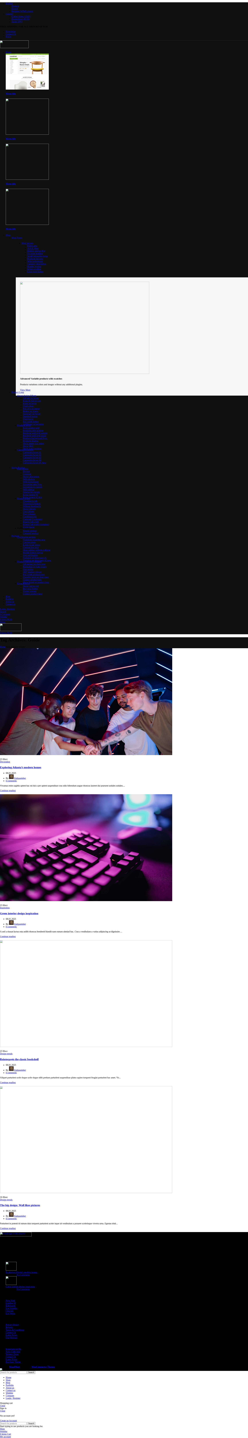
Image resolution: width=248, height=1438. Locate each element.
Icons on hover (29, 403)
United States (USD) (20, 16)
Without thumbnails (32, 506)
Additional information (33, 424)
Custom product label (32, 594)
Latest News (11, 1335)
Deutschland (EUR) (20, 19)
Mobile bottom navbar (33, 552)
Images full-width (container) (36, 524)
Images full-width (31, 522)
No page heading (35, 253)
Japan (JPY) (17, 21)
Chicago (9, 1311)
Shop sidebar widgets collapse (36, 550)
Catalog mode (29, 542)
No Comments (23, 1275)
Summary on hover (31, 414)
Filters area (32, 246)
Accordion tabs (32, 484)
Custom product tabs (32, 580)
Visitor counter (29, 591)
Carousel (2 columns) (32, 519)
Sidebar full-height (31, 492)
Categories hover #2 (32, 455)
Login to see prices (31, 545)
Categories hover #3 (32, 457)
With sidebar (28, 489)
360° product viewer (32, 572)
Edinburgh (10, 1305)
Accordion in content (32, 487)
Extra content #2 (32, 497)
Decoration (5, 762)
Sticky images (29, 509)
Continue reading (8, 790)
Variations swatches (34, 539)
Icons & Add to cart (32, 401)
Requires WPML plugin (22, 11)
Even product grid (31, 428)
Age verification (30, 555)
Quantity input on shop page (36, 577)
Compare (10, 1395)
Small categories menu (37, 256)
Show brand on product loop (36, 582)
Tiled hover (28, 419)
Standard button (30, 416)
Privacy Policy (12, 1325)
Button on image (30, 411)
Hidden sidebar (36, 251)
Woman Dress (12, 1354)
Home (3, 647)
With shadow (29, 479)
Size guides (28, 569)
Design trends (6, 1053)
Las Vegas (10, 1313)
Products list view (35, 259)
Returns (9, 1327)
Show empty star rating (33, 443)
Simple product (30, 531)
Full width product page (34, 574)
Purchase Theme (13, 1362)
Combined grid (30, 516)
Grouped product (30, 533)
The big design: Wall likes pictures (20, 1205)
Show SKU (28, 446)
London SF (11, 1303)
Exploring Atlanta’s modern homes (20, 767)
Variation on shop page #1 (35, 558)
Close (2, 1405)
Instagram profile (13, 1349)
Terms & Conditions (15, 1330)
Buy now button (30, 588)
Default (26, 471)
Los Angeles (11, 1308)
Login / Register (13, 1398)
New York (10, 1300)
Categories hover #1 (32, 452)
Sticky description (31, 476)
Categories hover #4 (32, 460)
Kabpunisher (20, 778)
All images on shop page (34, 564)
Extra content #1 (30, 495)
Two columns (29, 514)
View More (25, 390)
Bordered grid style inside (34, 435)
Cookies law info (30, 547)
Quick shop (28, 406)
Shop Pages (16, 237)
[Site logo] (14, 47)
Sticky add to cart (31, 586)
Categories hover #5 (34, 463)
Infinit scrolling (34, 269)
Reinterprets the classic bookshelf (19, 1059)
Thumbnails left (30, 501)
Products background (35, 438)
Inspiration (5, 908)
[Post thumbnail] (11, 1269)
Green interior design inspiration (19, 913)
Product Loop (17, 392)
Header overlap (34, 266)
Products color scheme (33, 430)
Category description (36, 264)
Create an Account (8, 1420)
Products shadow (30, 441)
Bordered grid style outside (35, 433)
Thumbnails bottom (32, 503)
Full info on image (31, 408)
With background (35, 261)
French (14, 8)
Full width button (31, 421)
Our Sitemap (11, 1337)
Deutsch (15, 6)
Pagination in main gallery (35, 567)
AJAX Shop (33, 248)
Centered (27, 474)
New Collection (13, 1351)
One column (28, 511)
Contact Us (11, 1332)
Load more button (35, 271)
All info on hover (31, 398)
